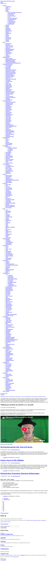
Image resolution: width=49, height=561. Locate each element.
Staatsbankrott (8, 193)
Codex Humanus (9, 58)
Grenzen (7, 82)
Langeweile (8, 222)
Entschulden (8, 335)
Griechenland (8, 191)
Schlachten (8, 51)
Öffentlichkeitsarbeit (7, 347)
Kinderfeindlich (9, 85)
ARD (7, 141)
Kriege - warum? (9, 296)
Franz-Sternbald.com (27, 396)
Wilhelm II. (8, 346)
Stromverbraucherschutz (8, 64)
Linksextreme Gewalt (10, 344)
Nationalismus (8, 251)
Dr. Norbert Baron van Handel (12, 265)
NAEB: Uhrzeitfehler (10, 131)
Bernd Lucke (10, 276)
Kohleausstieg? (9, 87)
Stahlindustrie (8, 90)
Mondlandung (8, 384)
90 (3, 508)
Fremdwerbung (5, 548)
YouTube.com (43, 520)
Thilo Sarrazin (8, 307)
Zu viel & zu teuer (9, 96)
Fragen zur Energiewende (11, 79)
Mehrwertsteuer (9, 182)
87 (3, 505)
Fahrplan (7, 35)
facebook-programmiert (10, 390)
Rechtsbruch (8, 198)
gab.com (2, 521)
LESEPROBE (22, 555)
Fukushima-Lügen (9, 103)
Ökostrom (8, 98)
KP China (8, 294)
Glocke (7, 36)
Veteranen (8, 368)
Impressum (8, 9)
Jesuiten (7, 268)
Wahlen (7, 313)
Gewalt (7, 217)
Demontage (8, 105)
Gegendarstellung (9, 353)
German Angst (8, 110)
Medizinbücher (6, 57)
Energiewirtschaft (6, 100)
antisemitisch (8, 259)
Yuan (7, 185)
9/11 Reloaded (6, 164)
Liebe (7, 224)
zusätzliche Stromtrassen (10, 97)
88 (3, 506)
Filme (4, 208)
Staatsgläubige (8, 304)
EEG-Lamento (9, 65)
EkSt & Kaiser (8, 181)
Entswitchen (8, 212)
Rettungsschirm (9, 359)
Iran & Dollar (8, 366)
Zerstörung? (8, 321)
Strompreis (8, 135)
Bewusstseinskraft (9, 379)
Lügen (7, 226)
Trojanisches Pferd (9, 324)
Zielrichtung (8, 29)
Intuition (7, 219)
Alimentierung (8, 152)
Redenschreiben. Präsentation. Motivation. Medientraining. (20, 473)
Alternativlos (8, 330)
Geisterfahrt (8, 80)
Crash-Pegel (8, 200)
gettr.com (5, 521)
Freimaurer (8, 267)
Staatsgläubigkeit (9, 305)
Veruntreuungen (9, 312)
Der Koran (10, 149)
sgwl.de (22, 396)
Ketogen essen (8, 43)
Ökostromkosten (9, 99)
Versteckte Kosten (9, 93)
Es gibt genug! (8, 127)
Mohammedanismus (12, 282)
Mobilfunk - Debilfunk (10, 227)
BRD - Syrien (8, 363)
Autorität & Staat (6, 273)
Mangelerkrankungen (10, 49)
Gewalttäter (8, 154)
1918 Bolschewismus (10, 263)
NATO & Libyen (9, 301)
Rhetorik (7, 350)
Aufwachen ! (8, 165)
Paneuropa (8, 270)
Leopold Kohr (8, 325)
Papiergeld (8, 196)
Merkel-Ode (8, 115)
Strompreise (8, 123)
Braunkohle (8, 67)
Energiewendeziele (9, 74)
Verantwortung (9, 234)
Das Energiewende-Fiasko (11, 69)
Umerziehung (11, 284)
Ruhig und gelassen (10, 159)
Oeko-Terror (8, 116)
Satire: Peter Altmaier (10, 134)
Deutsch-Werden (9, 375)
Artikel (7, 7)
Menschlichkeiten (9, 114)
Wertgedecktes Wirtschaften (11, 314)
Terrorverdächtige (9, 254)
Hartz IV (7, 361)
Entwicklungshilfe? (9, 76)
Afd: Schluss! (8, 66)
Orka (9, 17)
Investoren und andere (10, 199)
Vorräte (7, 54)
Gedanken (8, 215)
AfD (6, 274)
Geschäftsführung (9, 329)
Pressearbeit (8, 352)
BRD (7, 323)
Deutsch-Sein (8, 374)
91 (3, 509)
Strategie (7, 25)
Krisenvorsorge (9, 112)
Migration (8, 158)
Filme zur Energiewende (11, 102)
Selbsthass (10, 283)
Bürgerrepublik (9, 30)
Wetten (9, 151)
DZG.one (28, 520)
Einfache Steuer (9, 175)
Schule (7, 232)
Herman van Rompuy (10, 327)
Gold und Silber (9, 189)
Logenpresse (5, 260)
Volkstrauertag (8, 369)
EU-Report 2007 (9, 253)
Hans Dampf (8, 38)
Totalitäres (8, 239)
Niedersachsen (8, 243)
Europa (7, 34)
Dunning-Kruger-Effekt (10, 203)
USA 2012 (8, 367)
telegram (39, 520)
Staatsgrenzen (8, 306)
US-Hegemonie (9, 308)
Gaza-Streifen (8, 364)
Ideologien (8, 111)
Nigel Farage (8, 229)
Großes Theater (9, 320)
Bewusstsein (8, 211)
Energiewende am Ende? (11, 73)
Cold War (8, 356)
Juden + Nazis (8, 248)
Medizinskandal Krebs (10, 60)
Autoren (7, 11)
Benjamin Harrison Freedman (12, 339)
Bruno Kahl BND (9, 289)
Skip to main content (5, 1)
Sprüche (7, 40)
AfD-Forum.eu (12, 396)
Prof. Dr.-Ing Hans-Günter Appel (15, 12)
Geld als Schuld (9, 188)
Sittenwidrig (8, 119)
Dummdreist (8, 107)
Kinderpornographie (10, 360)
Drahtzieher (8, 172)
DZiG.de (5, 5)
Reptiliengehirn (9, 231)
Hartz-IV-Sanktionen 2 (10, 206)
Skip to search (12, 1)
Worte (7, 236)
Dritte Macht (8, 341)
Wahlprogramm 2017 (12, 285)
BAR (7, 138)
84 (3, 501)
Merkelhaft (8, 331)
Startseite (2, 394)
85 (3, 502)
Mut (6, 228)
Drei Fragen (8, 167)
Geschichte (8, 319)
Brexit (7, 271)
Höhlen (7, 382)
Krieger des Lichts (9, 348)
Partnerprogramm (16, 556)
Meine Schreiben (9, 143)
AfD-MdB (10, 275)
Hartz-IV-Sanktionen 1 (10, 205)
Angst (7, 209)
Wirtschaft (5, 183)
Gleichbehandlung (9, 242)
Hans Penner (10, 20)
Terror (7, 161)
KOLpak (2, 544)
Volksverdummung (9, 124)
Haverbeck (8, 292)
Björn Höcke (10, 277)
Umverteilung (8, 309)
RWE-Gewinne (9, 89)
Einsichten (8, 44)
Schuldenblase (8, 333)
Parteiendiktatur (9, 144)
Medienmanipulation (10, 269)
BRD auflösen (8, 322)
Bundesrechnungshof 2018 (11, 126)
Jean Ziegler (8, 293)
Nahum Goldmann (9, 255)
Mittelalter (8, 88)
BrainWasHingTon (9, 354)
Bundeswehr (8, 68)
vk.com (9, 521)
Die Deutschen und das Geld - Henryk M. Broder (17, 447)
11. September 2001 (10, 166)
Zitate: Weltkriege (9, 358)
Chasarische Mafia (9, 170)
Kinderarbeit (8, 129)
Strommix (8, 122)
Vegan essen (8, 53)
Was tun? (7, 95)
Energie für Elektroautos (10, 72)
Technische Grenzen (10, 92)
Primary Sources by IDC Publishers (12, 460)
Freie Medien (8, 37)
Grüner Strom (8, 84)
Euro (7, 197)
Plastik (7, 230)
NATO (7, 371)
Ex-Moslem (10, 150)
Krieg (7, 250)
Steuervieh (8, 177)
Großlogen (8, 261)
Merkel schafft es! (9, 157)
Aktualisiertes (8, 6)
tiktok (32, 520)
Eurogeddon (8, 336)
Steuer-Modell (8, 176)
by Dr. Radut (3, 559)
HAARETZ (8, 291)
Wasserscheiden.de (35, 396)
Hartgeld (7, 204)
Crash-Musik (8, 201)
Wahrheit (7, 41)
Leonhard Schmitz (12, 21)
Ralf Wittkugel (11, 23)
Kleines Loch (8, 173)
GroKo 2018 (8, 83)
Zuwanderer (5, 145)
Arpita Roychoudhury (12, 147)
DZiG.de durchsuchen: (5, 526)
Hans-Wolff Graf (11, 13)
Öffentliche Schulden (10, 338)
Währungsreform (9, 195)
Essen (4, 42)
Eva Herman (8, 240)
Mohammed (8, 146)
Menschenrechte (6, 238)
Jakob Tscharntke (9, 155)
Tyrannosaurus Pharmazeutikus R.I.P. (13, 62)
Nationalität (8, 28)
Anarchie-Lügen (9, 286)
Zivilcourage (8, 237)
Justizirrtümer (8, 220)
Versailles (7, 332)
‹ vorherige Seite (6, 499)
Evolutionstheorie (9, 381)
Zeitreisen (8, 389)
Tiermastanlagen (9, 52)
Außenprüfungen (9, 178)
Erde (7, 213)
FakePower (8, 77)
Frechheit (7, 142)
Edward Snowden (9, 290)
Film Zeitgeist (8, 192)
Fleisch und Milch (9, 45)
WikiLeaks (8, 355)
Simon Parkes (8, 387)
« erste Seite (5, 498)
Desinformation (9, 106)
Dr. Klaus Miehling (12, 19)
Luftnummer (8, 113)
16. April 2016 (8, 169)
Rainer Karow (11, 14)
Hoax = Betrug (9, 168)
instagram (35, 520)
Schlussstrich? (8, 33)
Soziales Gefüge (9, 160)
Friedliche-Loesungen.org (5, 396)
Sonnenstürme (8, 120)
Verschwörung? (9, 258)
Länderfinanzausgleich (10, 337)
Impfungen (8, 48)
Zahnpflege (8, 56)
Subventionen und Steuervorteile (12, 180)
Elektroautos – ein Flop (10, 71)
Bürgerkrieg (8, 153)
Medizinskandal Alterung (11, 59)
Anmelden (5, 457)
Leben (7, 223)
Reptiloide (8, 385)
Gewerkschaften (9, 81)
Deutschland (5, 316)
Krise (7, 343)
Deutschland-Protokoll (10, 340)
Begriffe (7, 26)
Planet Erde (5, 377)
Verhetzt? (7, 345)
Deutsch (7, 31)
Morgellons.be (17, 396)
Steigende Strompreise (10, 91)
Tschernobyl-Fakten (10, 136)
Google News (8, 118)
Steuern (4, 174)
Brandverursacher (9, 104)
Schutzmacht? (8, 386)
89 (3, 507)
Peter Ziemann (8, 207)
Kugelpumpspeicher (10, 130)
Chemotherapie (9, 244)
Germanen (5, 372)
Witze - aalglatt (6, 391)
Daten (7, 10)
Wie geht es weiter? (9, 315)
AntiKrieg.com (6, 362)
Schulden (7, 190)
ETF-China (8, 186)
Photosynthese (8, 133)
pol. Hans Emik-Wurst (12, 18)
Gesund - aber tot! (9, 46)
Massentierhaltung (9, 50)
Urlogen (7, 262)
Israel (7, 247)
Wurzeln (7, 376)
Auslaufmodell (9, 288)
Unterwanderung (9, 162)
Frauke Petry (10, 279)
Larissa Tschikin (11, 22)
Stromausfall (8, 121)
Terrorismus (8, 252)
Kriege (7, 221)
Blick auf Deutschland (12, 278)
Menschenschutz (9, 299)
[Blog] (42, 396)
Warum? (7, 27)
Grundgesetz (5, 245)
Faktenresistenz (9, 108)
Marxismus (8, 298)
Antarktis (7, 378)
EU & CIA (8, 266)
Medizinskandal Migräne (11, 61)
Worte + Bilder (9, 351)
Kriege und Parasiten (10, 383)
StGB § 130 (8, 302)
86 (3, 504)
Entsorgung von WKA (10, 75)
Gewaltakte (10, 281)
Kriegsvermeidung (9, 370)
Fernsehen (8, 214)
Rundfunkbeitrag (6, 137)
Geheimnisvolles (9, 216)
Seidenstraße (8, 184)
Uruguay (7, 310)
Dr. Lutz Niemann (12, 15)
